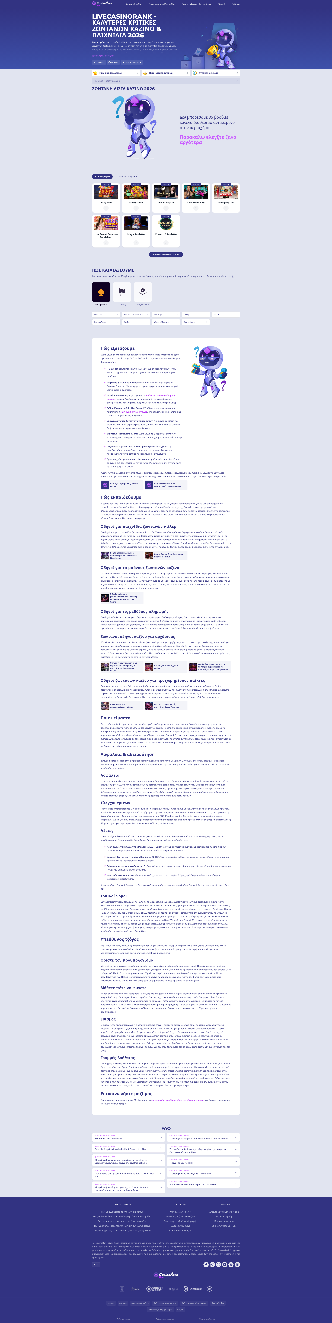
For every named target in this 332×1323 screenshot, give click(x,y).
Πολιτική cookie (123, 1319)
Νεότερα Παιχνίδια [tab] (128, 176)
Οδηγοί (221, 4)
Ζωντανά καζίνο (134, 4)
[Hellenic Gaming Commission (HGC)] (122, 1289)
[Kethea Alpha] (173, 1289)
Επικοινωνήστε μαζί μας (224, 1225)
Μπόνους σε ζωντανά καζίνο (180, 1216)
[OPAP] (135, 1289)
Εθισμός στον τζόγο (180, 1225)
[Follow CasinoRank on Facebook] (206, 1264)
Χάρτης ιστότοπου (207, 1319)
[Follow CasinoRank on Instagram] (212, 1264)
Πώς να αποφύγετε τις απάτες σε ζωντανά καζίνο (122, 1221)
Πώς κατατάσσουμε (224, 1221)
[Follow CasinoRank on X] (218, 1264)
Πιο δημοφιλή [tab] (103, 176)
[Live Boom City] (196, 198)
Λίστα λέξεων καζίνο (180, 1211)
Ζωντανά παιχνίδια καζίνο (162, 4)
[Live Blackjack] (166, 198)
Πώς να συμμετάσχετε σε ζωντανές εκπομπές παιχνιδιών (122, 1230)
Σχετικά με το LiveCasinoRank (224, 1211)
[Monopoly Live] (226, 198)
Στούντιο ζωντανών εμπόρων (196, 4)
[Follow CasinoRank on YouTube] (224, 1264)
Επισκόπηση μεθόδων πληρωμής (180, 1221)
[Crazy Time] (106, 198)
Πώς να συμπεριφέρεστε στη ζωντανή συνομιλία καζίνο (122, 1225)
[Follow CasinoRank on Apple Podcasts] (237, 1264)
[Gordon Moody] (154, 1289)
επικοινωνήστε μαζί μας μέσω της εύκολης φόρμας (177, 1100)
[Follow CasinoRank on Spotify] (231, 1264)
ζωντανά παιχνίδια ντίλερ (133, 411)
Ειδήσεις (236, 4)
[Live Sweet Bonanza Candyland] (106, 231)
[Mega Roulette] (136, 231)
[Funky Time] (136, 198)
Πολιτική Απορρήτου (165, 1319)
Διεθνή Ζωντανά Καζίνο (180, 1230)
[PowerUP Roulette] (166, 231)
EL (95, 1264)
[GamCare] (193, 1289)
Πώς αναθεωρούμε (224, 1216)
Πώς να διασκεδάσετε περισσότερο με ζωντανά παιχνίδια (122, 1216)
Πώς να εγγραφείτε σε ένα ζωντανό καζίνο (122, 1211)
